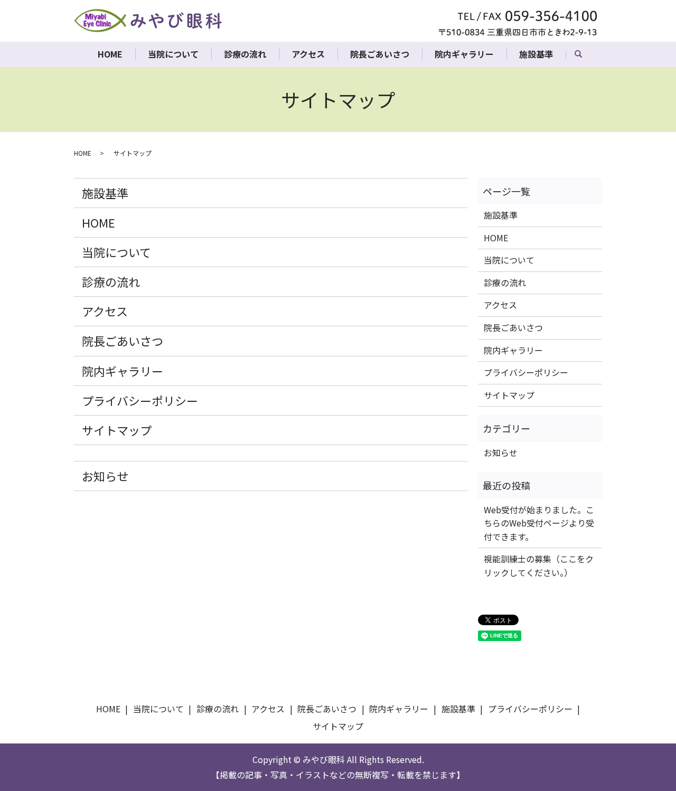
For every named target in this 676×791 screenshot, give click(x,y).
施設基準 (536, 54)
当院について (173, 54)
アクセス (308, 54)
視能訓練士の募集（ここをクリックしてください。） (539, 565)
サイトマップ (117, 429)
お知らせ (105, 475)
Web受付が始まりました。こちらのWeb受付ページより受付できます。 (539, 523)
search (584, 57)
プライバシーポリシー (140, 400)
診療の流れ (245, 54)
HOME (110, 54)
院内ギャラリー (464, 54)
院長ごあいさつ (379, 54)
